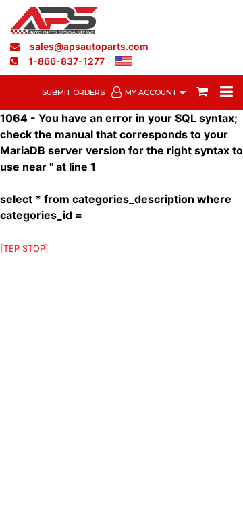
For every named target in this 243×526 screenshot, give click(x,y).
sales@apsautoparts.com (89, 46)
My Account (151, 92)
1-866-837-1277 (66, 61)
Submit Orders (73, 92)
